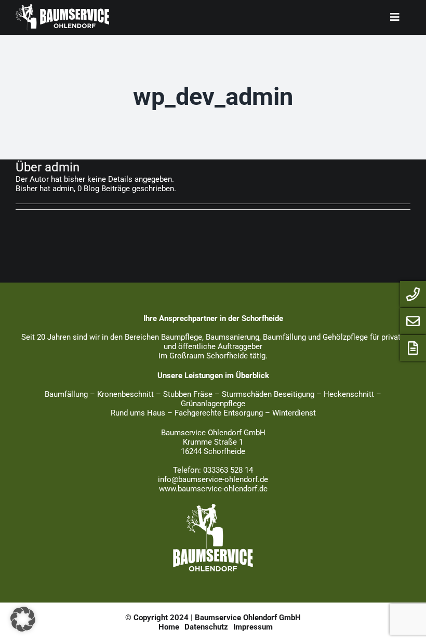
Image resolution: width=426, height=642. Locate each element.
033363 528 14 (228, 470)
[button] (23, 619)
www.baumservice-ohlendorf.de (213, 488)
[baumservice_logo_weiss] (213, 507)
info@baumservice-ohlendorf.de (213, 479)
